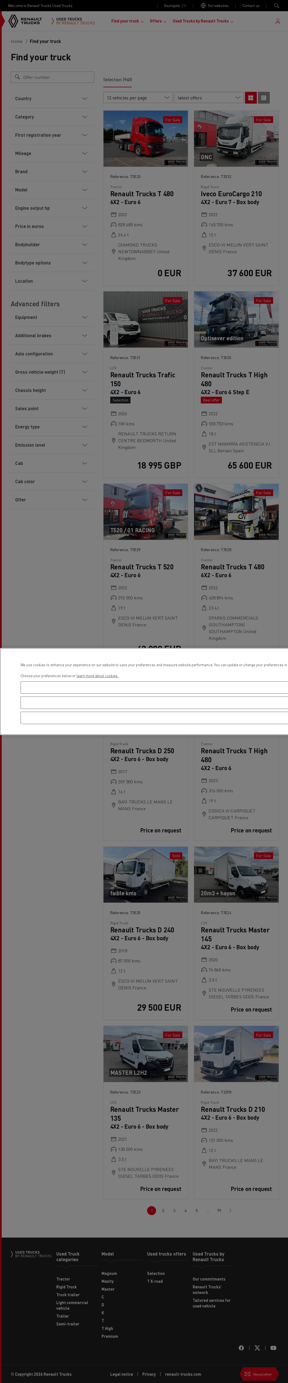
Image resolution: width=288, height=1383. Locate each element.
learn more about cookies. (97, 675)
